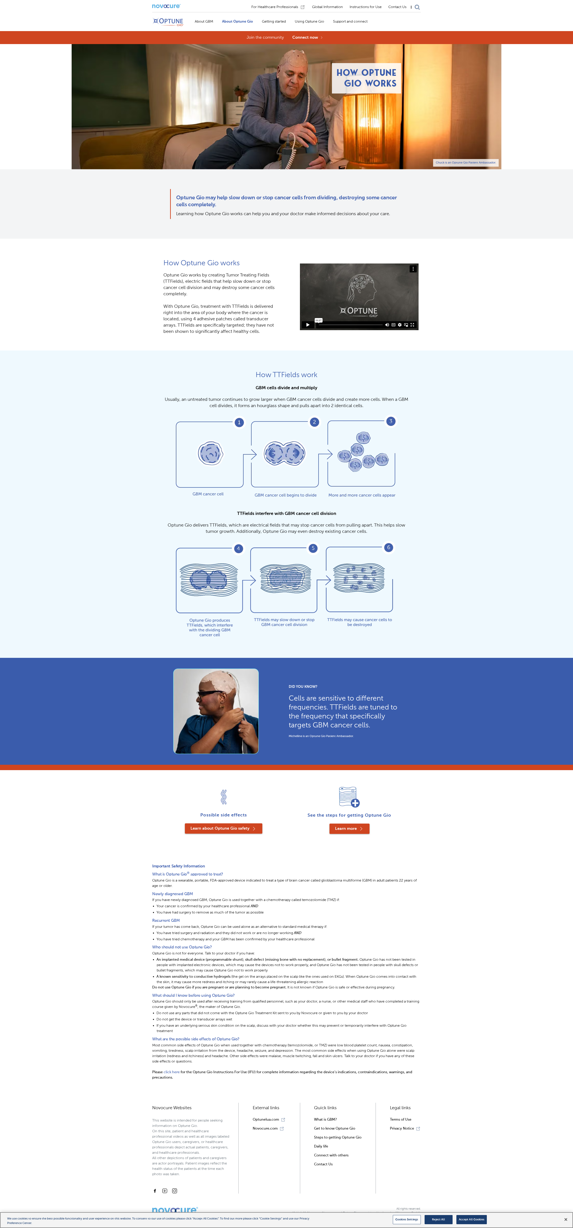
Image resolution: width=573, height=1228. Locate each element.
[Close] (566, 1219)
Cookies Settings (406, 1219)
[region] (286, 1220)
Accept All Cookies (471, 1219)
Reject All (438, 1219)
